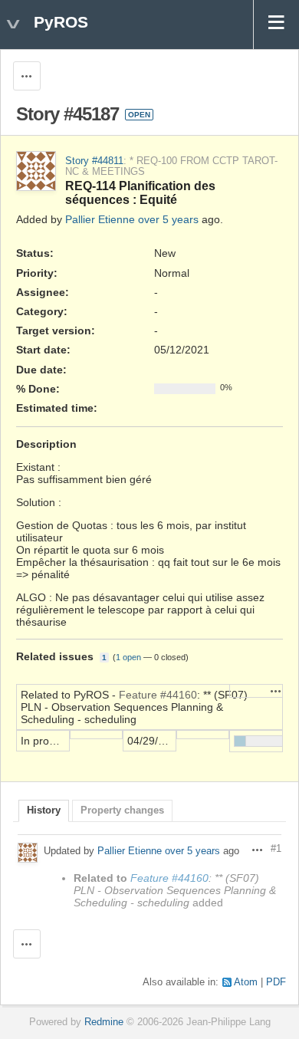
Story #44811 (94, 161)
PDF (276, 982)
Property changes (122, 810)
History (44, 810)
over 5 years (168, 219)
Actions (276, 691)
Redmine (103, 1022)
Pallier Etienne (100, 219)
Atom (246, 982)
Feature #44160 (158, 695)
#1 (276, 848)
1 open (128, 657)
